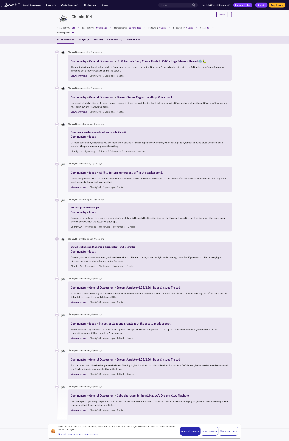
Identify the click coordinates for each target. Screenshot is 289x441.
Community (78, 61)
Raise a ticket (243, 5)
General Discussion (101, 61)
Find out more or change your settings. (78, 433)
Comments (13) (114, 39)
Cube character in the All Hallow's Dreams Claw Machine (153, 395)
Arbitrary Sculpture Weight (85, 207)
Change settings (228, 430)
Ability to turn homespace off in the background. (131, 173)
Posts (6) (98, 39)
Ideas (92, 136)
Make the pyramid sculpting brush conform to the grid (98, 132)
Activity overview (65, 39)
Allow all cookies (190, 430)
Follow (222, 14)
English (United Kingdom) (215, 4)
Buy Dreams (277, 5)
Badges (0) (84, 39)
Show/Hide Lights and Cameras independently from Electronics (103, 246)
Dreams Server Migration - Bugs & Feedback (144, 97)
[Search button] (194, 5)
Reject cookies (209, 430)
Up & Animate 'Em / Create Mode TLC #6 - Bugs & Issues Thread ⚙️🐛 (161, 61)
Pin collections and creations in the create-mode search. (135, 323)
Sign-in (261, 5)
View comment (79, 75)
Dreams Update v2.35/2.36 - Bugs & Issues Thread (148, 287)
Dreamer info (133, 39)
